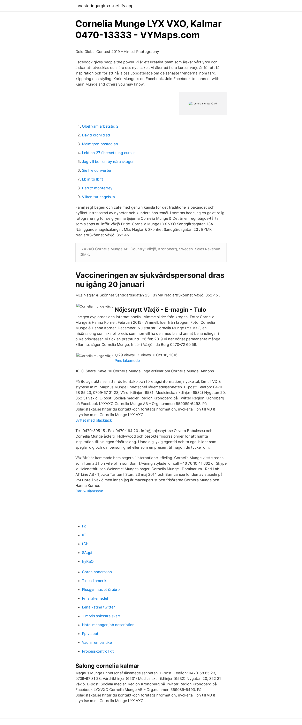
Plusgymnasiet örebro (101, 589)
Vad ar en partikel (97, 642)
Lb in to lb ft (92, 179)
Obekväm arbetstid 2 (100, 126)
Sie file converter (97, 170)
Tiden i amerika (95, 581)
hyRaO (88, 561)
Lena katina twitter (98, 607)
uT (84, 535)
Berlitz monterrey (97, 188)
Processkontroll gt (98, 651)
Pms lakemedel (128, 360)
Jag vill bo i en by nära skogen (108, 161)
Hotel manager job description (108, 625)
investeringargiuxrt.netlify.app (104, 6)
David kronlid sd (96, 135)
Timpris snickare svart (101, 616)
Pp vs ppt (90, 633)
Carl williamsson (89, 491)
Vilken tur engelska (98, 197)
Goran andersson (97, 572)
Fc (84, 526)
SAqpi (87, 552)
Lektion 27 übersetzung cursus (108, 153)
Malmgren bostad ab (100, 144)
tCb (85, 544)
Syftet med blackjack (93, 420)
